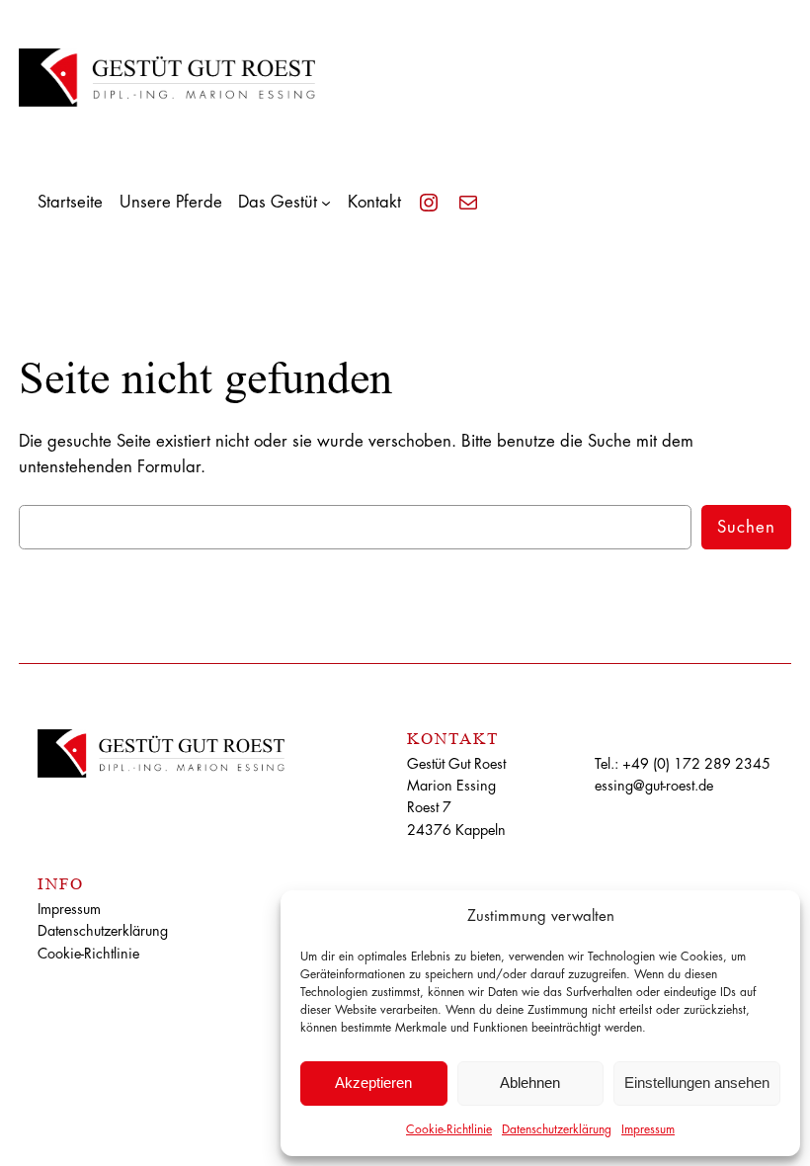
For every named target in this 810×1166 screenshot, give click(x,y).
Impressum (648, 1129)
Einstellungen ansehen (697, 1082)
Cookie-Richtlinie (449, 1129)
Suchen (746, 527)
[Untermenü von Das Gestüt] (326, 203)
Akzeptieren (373, 1082)
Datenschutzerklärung (556, 1129)
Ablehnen (530, 1082)
